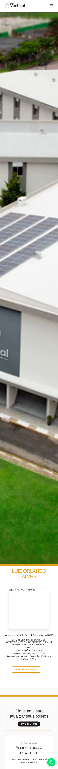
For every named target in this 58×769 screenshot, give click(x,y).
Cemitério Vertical (15, 5)
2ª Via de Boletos (29, 724)
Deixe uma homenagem (26, 669)
